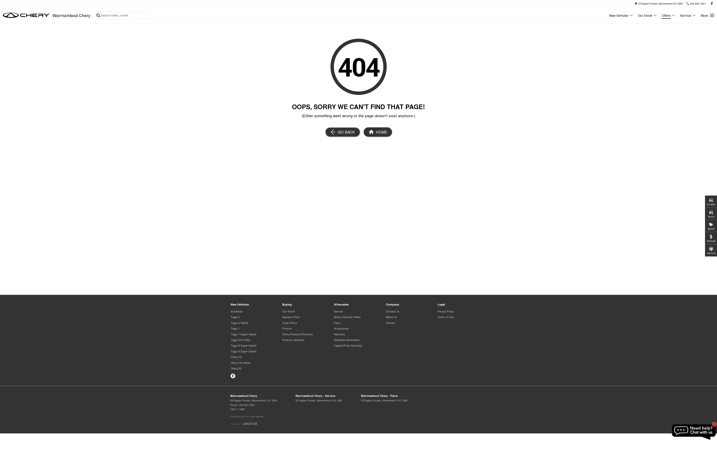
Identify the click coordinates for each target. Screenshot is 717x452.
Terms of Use (446, 317)
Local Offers (289, 323)
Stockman (237, 311)
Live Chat (693, 432)
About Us (391, 317)
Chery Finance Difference (297, 334)
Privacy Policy (446, 311)
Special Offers (291, 317)
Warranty (339, 334)
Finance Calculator (293, 340)
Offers (666, 15)
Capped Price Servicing (348, 345)
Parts (337, 323)
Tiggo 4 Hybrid (239, 323)
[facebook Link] (712, 3)
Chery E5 (236, 368)
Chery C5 (236, 357)
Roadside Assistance (347, 340)
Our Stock (645, 15)
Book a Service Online (347, 317)
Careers (391, 323)
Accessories (341, 328)
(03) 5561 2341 (247, 405)
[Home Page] (26, 15)
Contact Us (392, 311)
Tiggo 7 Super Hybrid (243, 334)
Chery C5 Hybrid (240, 363)
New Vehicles (619, 15)
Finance (287, 328)
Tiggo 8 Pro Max (240, 340)
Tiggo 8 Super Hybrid (243, 345)
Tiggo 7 (235, 328)
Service (685, 15)
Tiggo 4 (235, 317)
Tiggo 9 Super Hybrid (243, 351)
